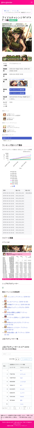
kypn (21, 378)
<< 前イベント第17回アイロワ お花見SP (13, 114)
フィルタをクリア (26, 359)
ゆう (21, 385)
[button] (31, 2)
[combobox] (9, 408)
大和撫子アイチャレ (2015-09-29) (18, 304)
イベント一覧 (15, 10)
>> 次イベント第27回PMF (10, 118)
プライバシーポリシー (21, 425)
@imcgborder (6, 2)
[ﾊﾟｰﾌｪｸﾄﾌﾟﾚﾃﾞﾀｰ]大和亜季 (16, 79)
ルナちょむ (23, 374)
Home (7, 10)
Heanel (22, 396)
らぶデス (22, 392)
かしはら (22, 389)
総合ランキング (7, 138)
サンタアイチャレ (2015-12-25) (17, 302)
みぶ (21, 370)
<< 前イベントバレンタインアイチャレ (13, 126)
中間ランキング (7, 140)
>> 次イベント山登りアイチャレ (11, 130)
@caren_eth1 (10, 422)
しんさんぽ (23, 381)
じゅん (21, 404)
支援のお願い (10, 425)
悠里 (21, 400)
